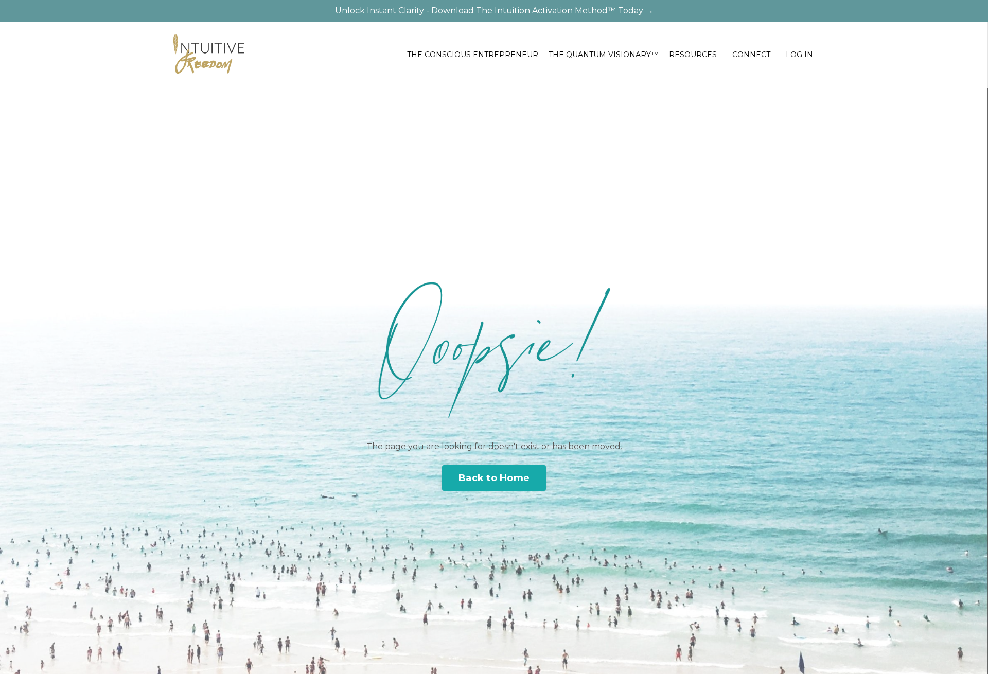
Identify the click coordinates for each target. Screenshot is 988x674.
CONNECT (751, 54)
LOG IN (799, 54)
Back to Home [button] (494, 478)
